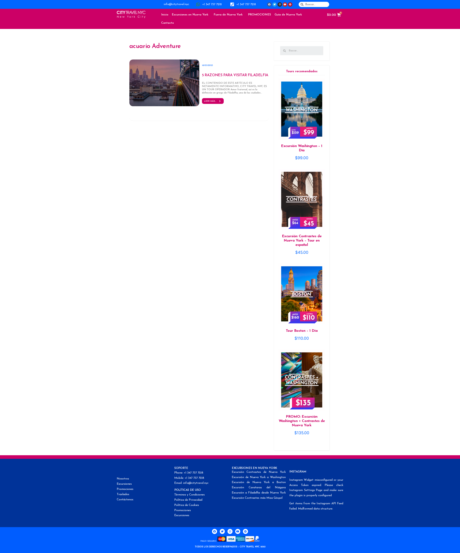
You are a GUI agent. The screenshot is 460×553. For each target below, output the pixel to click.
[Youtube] (285, 4)
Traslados (123, 494)
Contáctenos (125, 499)
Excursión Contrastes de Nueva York (259, 472)
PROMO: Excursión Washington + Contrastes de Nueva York (302, 421)
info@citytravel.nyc (176, 4)
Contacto (167, 23)
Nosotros (123, 478)
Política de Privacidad (188, 500)
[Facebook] (269, 4)
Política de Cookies (186, 505)
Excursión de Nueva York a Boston (259, 482)
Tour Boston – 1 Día (302, 331)
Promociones (125, 489)
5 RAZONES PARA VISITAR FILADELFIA (235, 75)
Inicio (164, 14)
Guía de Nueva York (288, 14)
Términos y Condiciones (189, 494)
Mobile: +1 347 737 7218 (189, 478)
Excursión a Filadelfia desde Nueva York (259, 492)
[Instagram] (280, 4)
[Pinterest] (290, 4)
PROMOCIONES (259, 14)
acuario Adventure (155, 46)
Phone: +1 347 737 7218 (188, 472)
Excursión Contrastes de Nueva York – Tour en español (302, 241)
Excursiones (124, 484)
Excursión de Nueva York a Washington (259, 477)
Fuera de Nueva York (228, 14)
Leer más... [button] (210, 101)
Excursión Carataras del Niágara (259, 487)
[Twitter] (274, 4)
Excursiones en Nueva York (190, 14)
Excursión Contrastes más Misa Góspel (257, 498)
